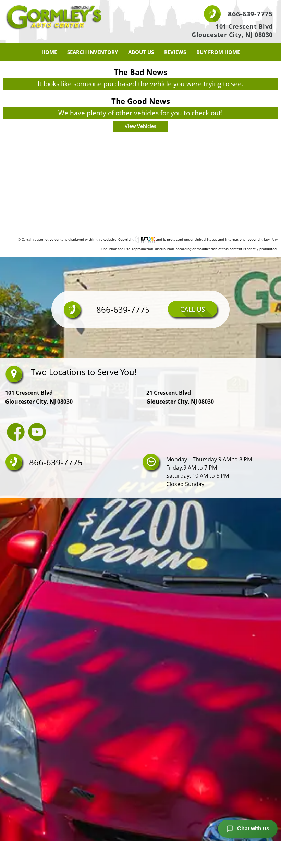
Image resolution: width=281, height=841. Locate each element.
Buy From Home (218, 52)
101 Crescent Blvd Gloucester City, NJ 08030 (232, 30)
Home (49, 52)
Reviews (175, 52)
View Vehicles (140, 126)
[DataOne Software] (145, 239)
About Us (141, 52)
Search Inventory (92, 52)
